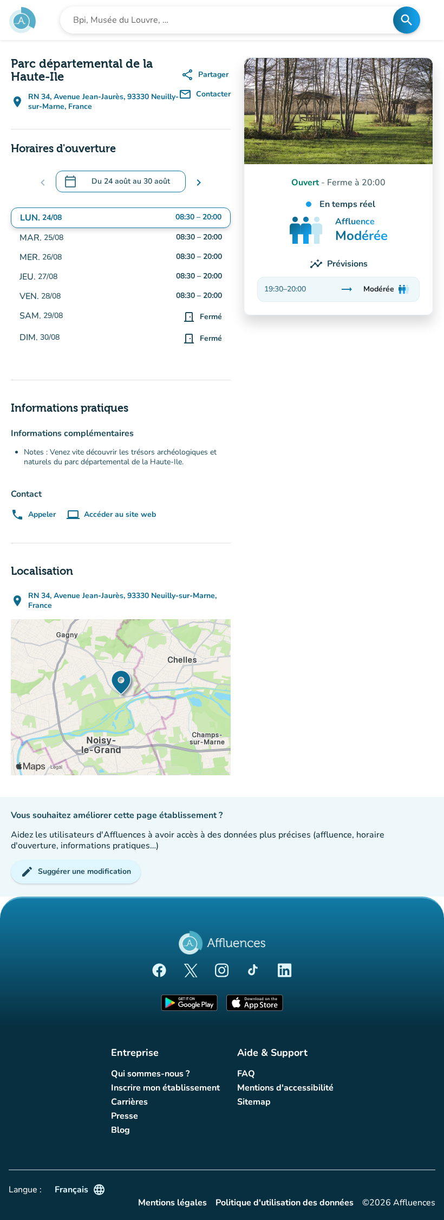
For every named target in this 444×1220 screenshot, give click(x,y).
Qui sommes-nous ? (150, 1074)
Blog (120, 1130)
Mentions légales (172, 1203)
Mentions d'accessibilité (285, 1088)
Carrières (129, 1102)
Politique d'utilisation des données (285, 1203)
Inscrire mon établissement (165, 1088)
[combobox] (230, 20)
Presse (124, 1116)
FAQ (246, 1074)
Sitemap (254, 1102)
